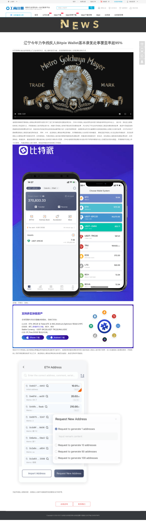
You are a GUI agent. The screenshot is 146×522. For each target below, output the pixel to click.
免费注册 (83, 1)
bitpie (98, 15)
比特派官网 (119, 15)
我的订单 (93, 1)
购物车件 (106, 1)
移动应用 (132, 1)
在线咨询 (64, 504)
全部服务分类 (18, 15)
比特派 (107, 15)
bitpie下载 (57, 15)
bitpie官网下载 (71, 15)
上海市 (12, 1)
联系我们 (81, 504)
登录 (74, 1)
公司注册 (46, 15)
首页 (36, 15)
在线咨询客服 (118, 1)
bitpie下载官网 (86, 15)
